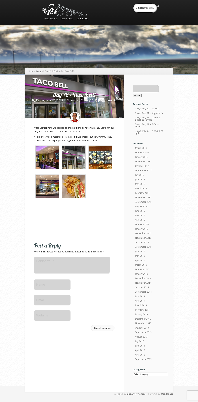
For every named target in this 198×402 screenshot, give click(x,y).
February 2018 (142, 152)
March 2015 (141, 264)
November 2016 (143, 197)
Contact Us (82, 19)
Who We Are (50, 19)
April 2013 (140, 350)
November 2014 (143, 282)
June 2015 (140, 251)
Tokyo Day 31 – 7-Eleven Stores (147, 125)
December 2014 (143, 278)
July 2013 (139, 341)
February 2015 (142, 269)
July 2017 (139, 174)
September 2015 (143, 246)
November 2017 (143, 161)
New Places (67, 19)
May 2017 (140, 183)
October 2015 (142, 242)
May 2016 (140, 215)
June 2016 (140, 210)
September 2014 (143, 291)
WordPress (167, 393)
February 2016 (142, 224)
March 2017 (141, 188)
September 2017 (143, 170)
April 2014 (140, 300)
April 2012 (140, 354)
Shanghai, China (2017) (45, 71)
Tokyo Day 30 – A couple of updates (149, 132)
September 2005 (143, 359)
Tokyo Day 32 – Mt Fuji (147, 108)
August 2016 (141, 206)
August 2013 (141, 336)
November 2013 (143, 323)
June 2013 (140, 345)
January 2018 (141, 156)
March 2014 (141, 305)
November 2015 (143, 237)
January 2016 (141, 228)
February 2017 (142, 192)
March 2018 (141, 147)
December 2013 (143, 318)
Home (31, 71)
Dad (38, 100)
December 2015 (143, 233)
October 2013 (142, 327)
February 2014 (142, 309)
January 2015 (141, 273)
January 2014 (141, 314)
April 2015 (140, 260)
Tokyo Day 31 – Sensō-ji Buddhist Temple (147, 118)
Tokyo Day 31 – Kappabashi (149, 113)
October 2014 (142, 287)
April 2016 (140, 219)
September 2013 (143, 332)
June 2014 (140, 296)
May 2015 (140, 255)
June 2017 (140, 179)
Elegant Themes (136, 393)
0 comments (108, 100)
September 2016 (143, 201)
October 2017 (142, 165)
